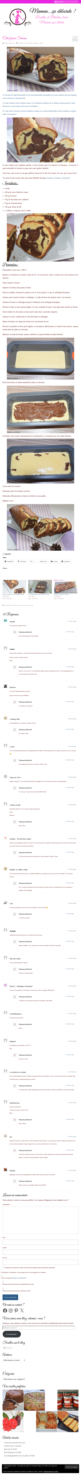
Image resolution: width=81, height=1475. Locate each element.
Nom (4, 1237)
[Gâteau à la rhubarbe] (34, 1400)
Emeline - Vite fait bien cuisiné (20, 839)
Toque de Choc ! (15, 777)
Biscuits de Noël (10, 1449)
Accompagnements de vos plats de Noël (19, 1456)
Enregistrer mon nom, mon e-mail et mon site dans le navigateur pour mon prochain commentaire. (30, 1267)
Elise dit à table (15, 959)
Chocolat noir (15, 605)
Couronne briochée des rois (14, 1443)
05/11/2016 (70, 687)
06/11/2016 (70, 648)
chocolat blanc (9, 605)
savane (31, 605)
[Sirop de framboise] (13, 1421)
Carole (12, 747)
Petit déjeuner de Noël (12, 1452)
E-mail (5, 1247)
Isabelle (12, 622)
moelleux (28, 605)
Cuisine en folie (15, 805)
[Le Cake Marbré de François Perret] (40, 586)
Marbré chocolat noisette (61, 594)
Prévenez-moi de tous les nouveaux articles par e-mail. (16, 1290)
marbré (23, 605)
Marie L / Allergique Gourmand (21, 986)
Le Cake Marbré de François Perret (38, 594)
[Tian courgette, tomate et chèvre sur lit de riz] (46, 1421)
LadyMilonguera (16, 1014)
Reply (75, 621)
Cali (11, 903)
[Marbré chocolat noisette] (66, 586)
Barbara (13, 687)
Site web (5, 1257)
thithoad (13, 1041)
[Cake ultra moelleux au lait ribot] (67, 1421)
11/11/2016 (68, 666)
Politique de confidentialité (19, 1278)
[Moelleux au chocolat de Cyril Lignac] (13, 1400)
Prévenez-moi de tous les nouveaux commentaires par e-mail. (18, 1284)
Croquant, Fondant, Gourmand (58, 178)
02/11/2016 (70, 804)
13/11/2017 (68, 631)
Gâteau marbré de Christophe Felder (13, 594)
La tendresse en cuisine (18, 1072)
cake (4, 605)
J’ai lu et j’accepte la (14, 1278)
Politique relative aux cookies (51, 1471)
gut (11, 1137)
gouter (20, 605)
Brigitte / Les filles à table (19, 870)
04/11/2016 (68, 729)
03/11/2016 (70, 718)
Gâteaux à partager (33, 43)
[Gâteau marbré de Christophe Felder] (14, 586)
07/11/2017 (70, 621)
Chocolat (26, 43)
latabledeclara (15, 1103)
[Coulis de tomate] (67, 1400)
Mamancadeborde (10, 43)
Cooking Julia (15, 719)
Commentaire (6, 1204)
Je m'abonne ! (12, 1334)
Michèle (12, 1171)
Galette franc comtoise (12, 1446)
